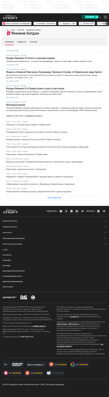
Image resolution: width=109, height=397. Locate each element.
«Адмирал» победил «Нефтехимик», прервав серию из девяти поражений (39, 176)
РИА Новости (73, 324)
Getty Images (62, 324)
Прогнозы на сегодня (12, 244)
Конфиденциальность (12, 276)
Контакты (7, 255)
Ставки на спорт (10, 227)
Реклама (6, 265)
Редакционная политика (14, 271)
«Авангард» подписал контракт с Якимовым (26, 169)
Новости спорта (10, 221)
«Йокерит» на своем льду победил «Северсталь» (28, 124)
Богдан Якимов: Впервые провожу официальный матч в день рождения (38, 191)
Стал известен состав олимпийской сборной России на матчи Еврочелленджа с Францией (47, 147)
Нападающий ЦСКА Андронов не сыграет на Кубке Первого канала (36, 132)
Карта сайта (8, 287)
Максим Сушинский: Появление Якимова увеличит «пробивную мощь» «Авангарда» (44, 161)
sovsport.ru (74, 316)
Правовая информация (13, 281)
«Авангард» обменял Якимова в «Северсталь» (27, 154)
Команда (7, 260)
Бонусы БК (7, 232)
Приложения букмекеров (14, 238)
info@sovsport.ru (39, 326)
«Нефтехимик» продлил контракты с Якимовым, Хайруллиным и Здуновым (40, 184)
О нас (5, 249)
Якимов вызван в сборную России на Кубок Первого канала (33, 139)
